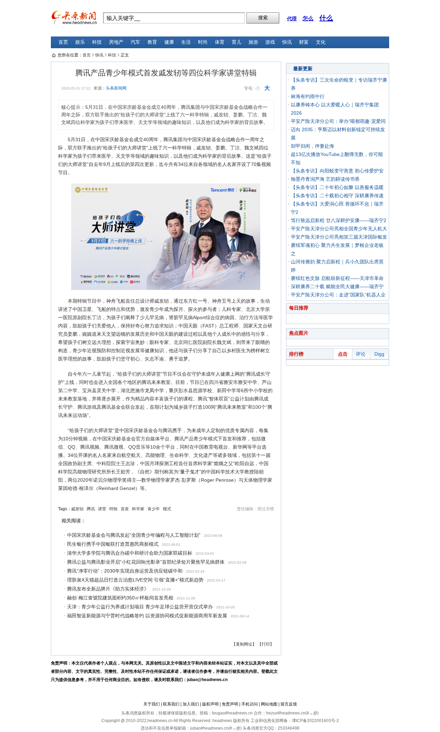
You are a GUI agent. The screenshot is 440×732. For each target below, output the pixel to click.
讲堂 (102, 508)
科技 (97, 42)
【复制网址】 (244, 644)
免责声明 (230, 704)
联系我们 (171, 704)
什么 (326, 18)
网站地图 (269, 704)
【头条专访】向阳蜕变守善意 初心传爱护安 (337, 171)
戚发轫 (77, 508)
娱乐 (80, 42)
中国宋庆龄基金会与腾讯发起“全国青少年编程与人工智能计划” (133, 535)
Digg (379, 354)
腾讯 (91, 508)
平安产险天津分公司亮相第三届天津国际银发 (339, 237)
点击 (343, 354)
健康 (169, 42)
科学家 (138, 508)
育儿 (236, 42)
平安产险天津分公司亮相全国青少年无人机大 (339, 228)
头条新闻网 (116, 88)
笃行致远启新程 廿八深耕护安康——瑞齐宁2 (338, 220)
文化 (321, 42)
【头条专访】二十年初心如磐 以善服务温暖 (337, 187)
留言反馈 (288, 704)
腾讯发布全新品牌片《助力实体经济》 (108, 589)
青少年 (153, 508)
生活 (186, 42)
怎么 (308, 18)
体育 (219, 42)
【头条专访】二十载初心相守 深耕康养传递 (337, 195)
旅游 (253, 42)
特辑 (113, 508)
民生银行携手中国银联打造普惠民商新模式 (112, 544)
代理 (292, 18)
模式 (167, 508)
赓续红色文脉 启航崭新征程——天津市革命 (337, 278)
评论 (360, 354)
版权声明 (210, 704)
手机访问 (249, 704)
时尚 (203, 42)
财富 (304, 42)
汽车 (135, 42)
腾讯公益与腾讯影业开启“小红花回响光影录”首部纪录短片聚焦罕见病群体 (145, 562)
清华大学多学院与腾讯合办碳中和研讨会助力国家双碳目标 (129, 553)
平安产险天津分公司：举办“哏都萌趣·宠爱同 (338, 121)
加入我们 (191, 704)
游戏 (270, 42)
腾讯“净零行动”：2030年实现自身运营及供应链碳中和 (125, 571)
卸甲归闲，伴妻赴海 (312, 146)
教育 (152, 42)
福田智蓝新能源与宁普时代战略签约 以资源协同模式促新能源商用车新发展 (147, 615)
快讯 (287, 42)
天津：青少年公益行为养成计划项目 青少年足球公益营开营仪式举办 (140, 606)
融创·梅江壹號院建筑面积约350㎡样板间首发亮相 (120, 597)
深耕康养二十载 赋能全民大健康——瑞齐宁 (337, 286)
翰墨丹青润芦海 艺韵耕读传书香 (325, 179)
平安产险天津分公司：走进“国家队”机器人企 (338, 294)
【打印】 (265, 644)
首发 (125, 508)
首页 (63, 42)
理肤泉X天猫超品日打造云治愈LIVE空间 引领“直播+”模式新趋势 (135, 580)
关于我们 (151, 704)
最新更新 (302, 68)
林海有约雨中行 (307, 96)
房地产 (116, 42)
